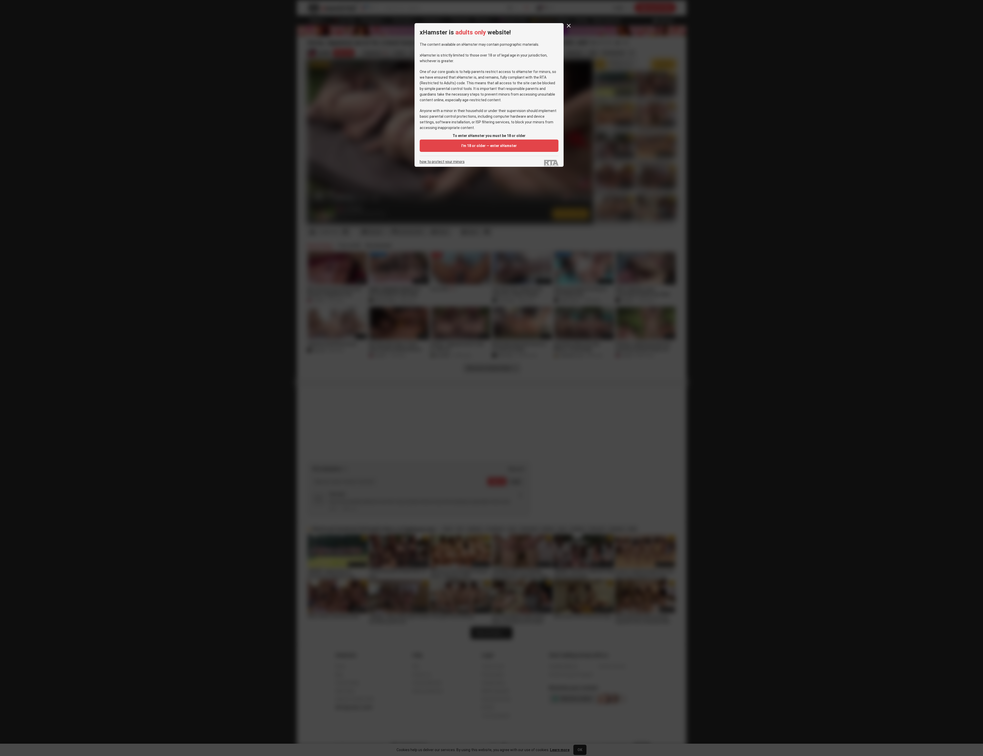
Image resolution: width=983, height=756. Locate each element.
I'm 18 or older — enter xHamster (489, 146)
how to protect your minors (442, 162)
